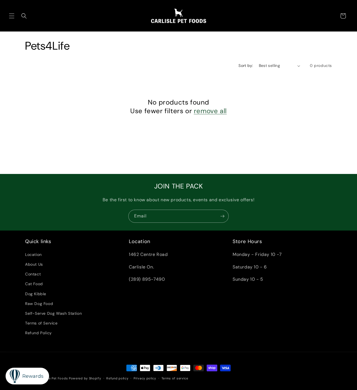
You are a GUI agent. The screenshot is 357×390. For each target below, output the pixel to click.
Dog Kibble (35, 293)
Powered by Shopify (85, 378)
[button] (12, 16)
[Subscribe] (222, 216)
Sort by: (245, 65)
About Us (34, 264)
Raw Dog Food (39, 303)
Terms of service (174, 378)
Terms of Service (41, 322)
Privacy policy (145, 378)
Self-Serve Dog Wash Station (53, 313)
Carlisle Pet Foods (53, 378)
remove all (210, 110)
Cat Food (34, 283)
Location (33, 254)
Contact (33, 273)
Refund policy (117, 378)
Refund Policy (38, 332)
